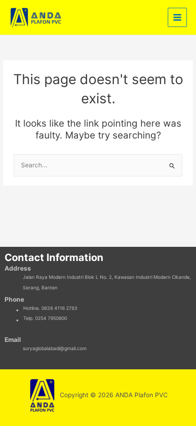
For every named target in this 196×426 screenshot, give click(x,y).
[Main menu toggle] (177, 17)
